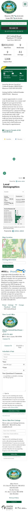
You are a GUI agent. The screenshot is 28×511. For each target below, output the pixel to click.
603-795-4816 (8, 334)
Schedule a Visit (19, 346)
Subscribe (14, 454)
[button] (14, 28)
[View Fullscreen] (4, 247)
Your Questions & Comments (12, 373)
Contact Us (6, 339)
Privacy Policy (14, 407)
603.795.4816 (18, 18)
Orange (21, 305)
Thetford (7, 307)
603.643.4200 (19, 16)
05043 (14, 307)
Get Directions (8, 266)
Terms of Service (5, 415)
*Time (4, 367)
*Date (4, 362)
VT (16, 305)
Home (4, 305)
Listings (10, 305)
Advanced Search (15, 31)
